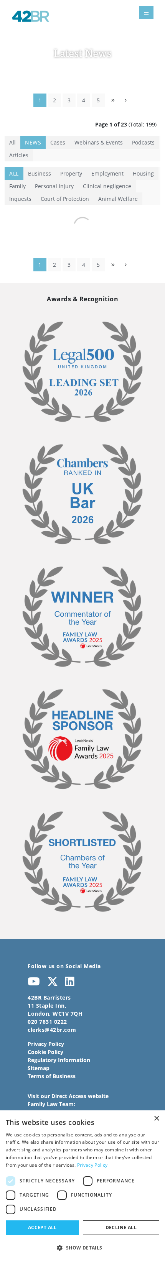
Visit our (68, 1096)
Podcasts (143, 142)
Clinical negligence (107, 186)
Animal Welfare (118, 198)
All (12, 142)
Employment (107, 173)
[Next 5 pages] (113, 100)
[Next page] (126, 100)
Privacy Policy (46, 1044)
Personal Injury (54, 186)
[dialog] (82, 1185)
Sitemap (39, 1068)
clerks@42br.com (52, 1029)
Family (17, 186)
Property (71, 173)
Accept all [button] (42, 1227)
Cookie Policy (45, 1052)
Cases (57, 142)
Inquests (20, 198)
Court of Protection (65, 198)
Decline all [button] (121, 1227)
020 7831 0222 (47, 1021)
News (33, 142)
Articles (18, 155)
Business (39, 173)
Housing (143, 173)
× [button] (156, 1118)
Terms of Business (52, 1076)
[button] (82, 1247)
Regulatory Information (59, 1060)
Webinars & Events (98, 142)
